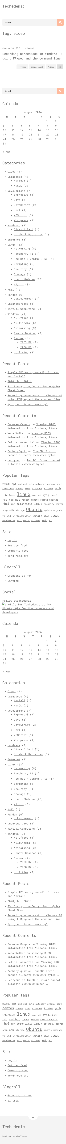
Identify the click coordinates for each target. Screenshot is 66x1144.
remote (35, 499)
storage (20, 510)
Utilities (21, 352)
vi (3, 516)
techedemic (29, 48)
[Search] (60, 22)
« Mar (6, 151)
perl (54, 495)
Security (20, 269)
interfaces (8, 495)
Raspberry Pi (23, 253)
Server (19, 338)
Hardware (14, 225)
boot (59, 484)
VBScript (20, 215)
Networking (22, 248)
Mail (11, 289)
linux (23, 494)
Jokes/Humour (23, 298)
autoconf (40, 484)
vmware (37, 515)
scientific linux (29, 503)
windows (51, 515)
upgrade (57, 510)
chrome (19, 488)
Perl (17, 210)
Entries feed (17, 545)
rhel (5, 504)
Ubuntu (34, 509)
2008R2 (6, 484)
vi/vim (19, 284)
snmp (5, 510)
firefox (48, 488)
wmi (19, 520)
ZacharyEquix (17, 451)
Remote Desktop (25, 333)
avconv (51, 484)
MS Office (21, 317)
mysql (47, 495)
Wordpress (21, 220)
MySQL (18, 185)
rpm (13, 503)
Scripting (21, 264)
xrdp (44, 520)
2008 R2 (26, 347)
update (48, 510)
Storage (19, 274)
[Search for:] (33, 22)
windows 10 (8, 520)
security (49, 503)
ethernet (37, 488)
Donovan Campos (19, 424)
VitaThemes (21, 1136)
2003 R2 (26, 342)
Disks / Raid (23, 229)
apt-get (22, 484)
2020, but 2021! (20, 381)
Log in (12, 540)
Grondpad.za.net (20, 575)
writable (35, 520)
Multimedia (22, 323)
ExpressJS (21, 194)
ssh (11, 510)
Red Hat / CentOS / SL (31, 258)
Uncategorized (18, 303)
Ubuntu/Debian (24, 279)
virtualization (22, 516)
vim (9, 515)
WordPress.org (18, 555)
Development (16, 190)
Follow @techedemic (16, 600)
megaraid (36, 495)
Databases (15, 176)
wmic (26, 520)
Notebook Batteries (28, 234)
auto (31, 484)
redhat (25, 499)
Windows (13, 314)
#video (51, 67)
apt (14, 483)
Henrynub (14, 460)
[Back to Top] (33, 1115)
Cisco (12, 171)
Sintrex (13, 580)
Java (17, 199)
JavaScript (22, 205)
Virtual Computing (21, 308)
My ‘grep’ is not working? (28, 404)
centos (8, 488)
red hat (14, 499)
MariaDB (19, 180)
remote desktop (49, 499)
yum (50, 520)
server (59, 503)
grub (57, 488)
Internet (14, 239)
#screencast (37, 67)
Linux (12, 244)
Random (12, 294)
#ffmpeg (22, 67)
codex (27, 489)
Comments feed (18, 550)
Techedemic (13, 6)
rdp (4, 499)
